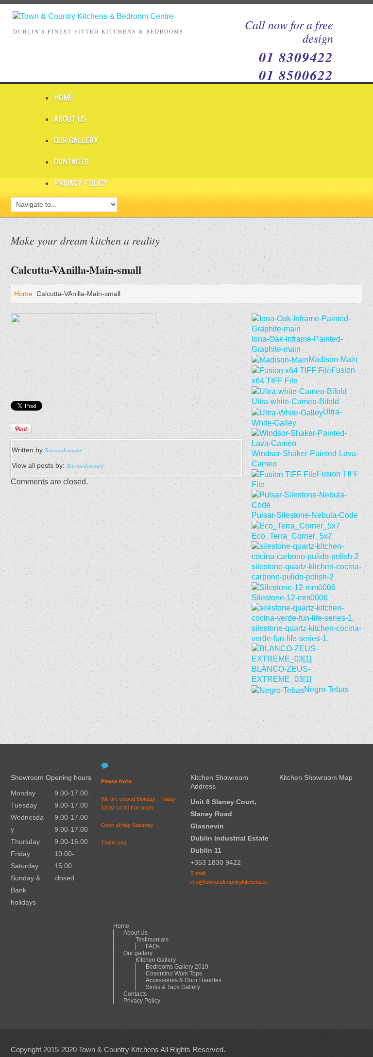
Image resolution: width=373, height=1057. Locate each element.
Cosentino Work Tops (174, 973)
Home (63, 97)
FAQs (153, 946)
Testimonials (152, 939)
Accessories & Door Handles (183, 980)
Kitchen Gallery (156, 960)
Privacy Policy (81, 183)
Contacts (71, 161)
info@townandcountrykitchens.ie (228, 882)
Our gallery (76, 140)
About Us (70, 119)
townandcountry (63, 450)
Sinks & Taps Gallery (173, 987)
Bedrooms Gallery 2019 (177, 966)
